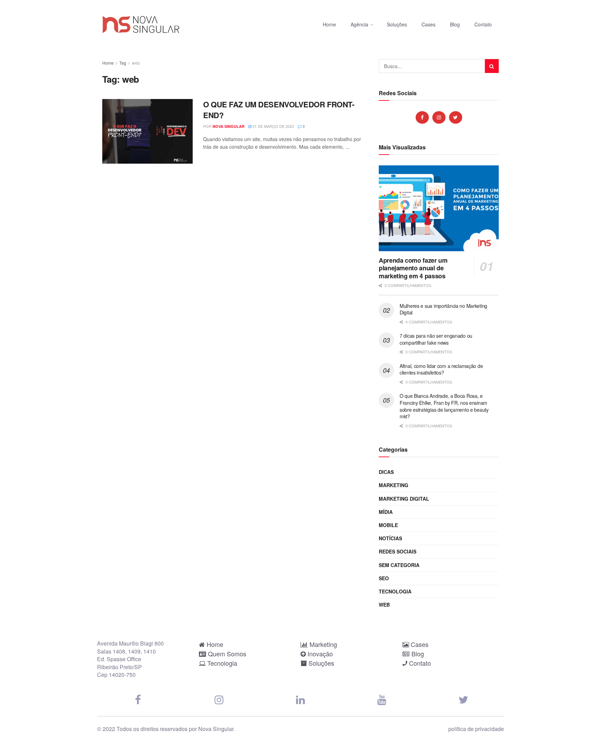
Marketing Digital (404, 498)
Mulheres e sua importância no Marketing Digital (443, 309)
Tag (122, 63)
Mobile (388, 525)
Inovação (319, 653)
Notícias (390, 538)
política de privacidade (476, 729)
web (136, 63)
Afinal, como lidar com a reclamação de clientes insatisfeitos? (441, 369)
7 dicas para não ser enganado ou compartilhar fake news (436, 339)
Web (384, 604)
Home (329, 24)
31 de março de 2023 (272, 126)
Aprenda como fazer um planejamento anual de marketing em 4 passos (413, 268)
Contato (483, 24)
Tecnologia (395, 591)
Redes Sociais (397, 551)
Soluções (397, 24)
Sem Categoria (399, 564)
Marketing (393, 485)
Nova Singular (229, 126)
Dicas (386, 471)
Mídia (386, 511)
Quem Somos (226, 653)
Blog (455, 24)
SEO (384, 578)
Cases (428, 24)
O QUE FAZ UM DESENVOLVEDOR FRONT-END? (278, 110)
